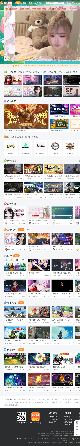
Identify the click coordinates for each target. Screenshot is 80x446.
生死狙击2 (15, 402)
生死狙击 (61, 72)
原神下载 (7, 402)
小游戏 (34, 399)
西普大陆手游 (26, 399)
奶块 (71, 402)
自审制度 (67, 424)
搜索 (62, 3)
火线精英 (68, 72)
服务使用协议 (68, 419)
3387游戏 (17, 399)
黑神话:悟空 (76, 72)
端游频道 (35, 137)
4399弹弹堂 (23, 402)
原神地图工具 (39, 402)
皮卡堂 (17, 405)
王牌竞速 (53, 402)
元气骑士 (60, 402)
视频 (30, 3)
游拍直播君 (52, 422)
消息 (69, 3)
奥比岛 (31, 402)
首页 (18, 3)
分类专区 (38, 3)
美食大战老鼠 (8, 405)
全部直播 (20, 137)
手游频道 (27, 137)
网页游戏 (50, 399)
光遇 (46, 402)
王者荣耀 (21, 72)
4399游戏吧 (41, 399)
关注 (75, 3)
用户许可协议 (68, 422)
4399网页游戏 (66, 399)
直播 (24, 3)
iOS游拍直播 (53, 417)
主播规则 (67, 417)
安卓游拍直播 (53, 419)
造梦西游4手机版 (36, 72)
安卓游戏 (57, 399)
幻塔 (66, 402)
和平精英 (28, 72)
